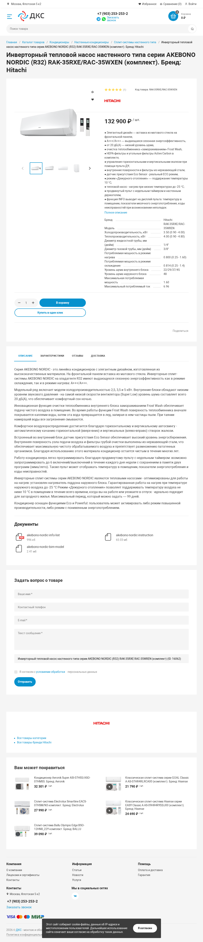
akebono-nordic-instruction (134, 535)
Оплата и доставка (150, 870)
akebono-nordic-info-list (43, 535)
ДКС (19, 929)
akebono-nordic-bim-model (45, 547)
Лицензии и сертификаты (22, 875)
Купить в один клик (50, 312)
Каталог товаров (33, 42)
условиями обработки (50, 671)
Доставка (98, 355)
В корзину (62, 302)
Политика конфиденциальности (27, 934)
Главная (11, 42)
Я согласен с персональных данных (58, 671)
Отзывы (77, 355)
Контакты (12, 880)
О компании (14, 870)
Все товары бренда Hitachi (34, 742)
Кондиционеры (59, 42)
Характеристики (52, 355)
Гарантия (144, 875)
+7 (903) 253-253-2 (112, 13)
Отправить (25, 681)
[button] (89, 168)
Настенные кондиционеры (91, 42)
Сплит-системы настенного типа (135, 42)
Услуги (76, 880)
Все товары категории (31, 738)
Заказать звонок (113, 19)
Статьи (76, 870)
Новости (77, 875)
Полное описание (115, 212)
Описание (25, 355)
